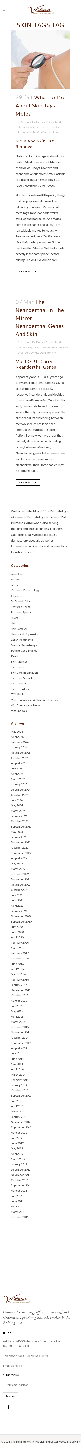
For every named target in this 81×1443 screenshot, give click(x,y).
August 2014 (19, 1048)
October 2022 (20, 847)
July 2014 (17, 1053)
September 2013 (21, 1095)
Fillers (14, 617)
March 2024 (18, 810)
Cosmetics (17, 595)
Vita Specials (19, 710)
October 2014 (20, 1037)
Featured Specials (22, 612)
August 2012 (19, 1132)
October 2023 (20, 821)
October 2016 (20, 958)
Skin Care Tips (20, 683)
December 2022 (21, 842)
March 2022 (18, 868)
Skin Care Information (48, 347)
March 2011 (18, 1211)
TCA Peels (17, 694)
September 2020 (21, 921)
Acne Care (17, 574)
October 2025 (20, 758)
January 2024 (19, 816)
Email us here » (13, 1365)
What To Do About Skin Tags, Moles (40, 105)
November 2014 (21, 1032)
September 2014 (21, 1042)
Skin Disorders (20, 689)
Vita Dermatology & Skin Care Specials (34, 699)
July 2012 (17, 1137)
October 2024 (20, 794)
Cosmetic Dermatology (25, 590)
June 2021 (17, 900)
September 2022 (21, 853)
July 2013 (17, 1101)
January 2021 (19, 911)
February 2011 (20, 1217)
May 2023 (17, 831)
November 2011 (21, 1174)
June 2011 (17, 1201)
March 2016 (18, 974)
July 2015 (17, 1006)
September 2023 (21, 826)
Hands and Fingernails (24, 634)
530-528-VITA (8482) (33, 1356)
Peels (14, 656)
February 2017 (20, 953)
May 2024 (17, 805)
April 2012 (17, 1153)
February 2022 (20, 874)
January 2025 (19, 784)
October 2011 (20, 1180)
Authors (26, 122)
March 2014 (18, 1074)
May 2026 (17, 731)
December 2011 (21, 1169)
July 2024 (17, 800)
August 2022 (19, 858)
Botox (14, 585)
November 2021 (21, 884)
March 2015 (18, 1021)
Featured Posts (20, 606)
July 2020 (17, 926)
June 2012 (17, 1143)
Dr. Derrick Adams (43, 122)
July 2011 (17, 1196)
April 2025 (17, 773)
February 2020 (20, 942)
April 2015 (17, 1016)
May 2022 (17, 863)
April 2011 (17, 1206)
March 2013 (18, 1111)
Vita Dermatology (47, 132)
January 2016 (19, 984)
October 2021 (20, 889)
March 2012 (18, 1159)
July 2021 (17, 895)
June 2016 (17, 963)
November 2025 (21, 752)
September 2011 (21, 1185)
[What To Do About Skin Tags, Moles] (40, 59)
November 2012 (21, 1122)
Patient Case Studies (24, 650)
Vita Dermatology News (25, 705)
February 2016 (20, 979)
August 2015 (19, 1000)
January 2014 (19, 1085)
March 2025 (18, 779)
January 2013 (19, 1116)
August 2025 (19, 763)
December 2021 (21, 879)
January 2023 (19, 837)
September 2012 (21, 1127)
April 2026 (17, 736)
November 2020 (21, 916)
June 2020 (17, 932)
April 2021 (17, 905)
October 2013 (20, 1090)
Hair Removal (19, 628)
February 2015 (20, 1027)
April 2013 (17, 1106)
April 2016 (17, 969)
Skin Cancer (42, 127)
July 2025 (17, 768)
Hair (13, 623)
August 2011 (19, 1190)
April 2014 (17, 1069)
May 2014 (17, 1064)
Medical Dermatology (24, 645)
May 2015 (17, 1011)
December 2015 (21, 990)
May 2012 (17, 1148)
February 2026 (20, 742)
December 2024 (21, 789)
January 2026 (19, 747)
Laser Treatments (22, 639)
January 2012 (19, 1164)
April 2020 (17, 937)
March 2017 (18, 947)
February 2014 (20, 1079)
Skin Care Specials (22, 678)
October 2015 (20, 995)
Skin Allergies (19, 661)
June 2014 (17, 1058)
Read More (28, 271)
